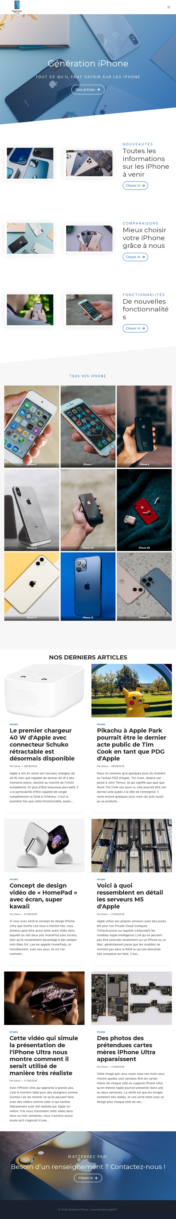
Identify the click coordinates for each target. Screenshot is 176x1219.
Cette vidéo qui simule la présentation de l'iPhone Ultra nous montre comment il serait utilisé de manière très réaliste (44, 1056)
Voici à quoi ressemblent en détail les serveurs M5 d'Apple (130, 896)
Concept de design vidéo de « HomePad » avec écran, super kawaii (43, 896)
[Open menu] (169, 7)
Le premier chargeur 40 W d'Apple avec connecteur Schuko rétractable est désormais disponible (42, 744)
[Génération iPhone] (17, 7)
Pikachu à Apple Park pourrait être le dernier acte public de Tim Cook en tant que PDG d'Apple (131, 744)
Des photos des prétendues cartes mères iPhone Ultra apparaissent (126, 1049)
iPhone (14, 724)
